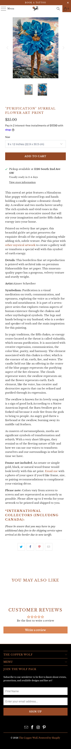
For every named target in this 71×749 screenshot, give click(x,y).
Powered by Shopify (49, 738)
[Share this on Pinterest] (39, 547)
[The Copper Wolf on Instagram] (38, 727)
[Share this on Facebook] (30, 547)
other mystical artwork (20, 245)
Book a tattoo (35, 3)
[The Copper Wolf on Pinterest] (44, 727)
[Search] (58, 8)
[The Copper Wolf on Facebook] (32, 727)
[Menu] (2, 8)
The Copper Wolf (28, 738)
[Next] (63, 47)
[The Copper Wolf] (35, 8)
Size (7, 137)
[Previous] (8, 47)
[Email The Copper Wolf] (26, 727)
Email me (51, 471)
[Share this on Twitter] (21, 547)
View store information (22, 182)
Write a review (35, 630)
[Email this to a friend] (48, 547)
